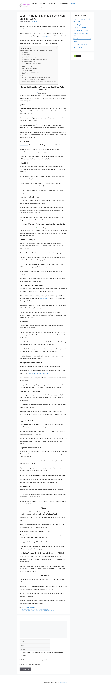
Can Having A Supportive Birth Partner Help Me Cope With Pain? (40, 81)
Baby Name (34, 3)
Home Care (42, 3)
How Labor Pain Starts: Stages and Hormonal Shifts (34, 609)
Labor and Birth (25, 607)
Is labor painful (46, 36)
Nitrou (21, 145)
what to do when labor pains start (39, 373)
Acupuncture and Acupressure (31, 72)
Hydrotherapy (27, 65)
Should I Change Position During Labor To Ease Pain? (37, 77)
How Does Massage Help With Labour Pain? (35, 79)
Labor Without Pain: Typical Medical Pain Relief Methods (36, 50)
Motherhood (52, 3)
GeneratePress (63, 682)
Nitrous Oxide (27, 54)
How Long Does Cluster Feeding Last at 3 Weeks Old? (80, 33)
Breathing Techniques (29, 61)
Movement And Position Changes (32, 63)
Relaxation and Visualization (31, 68)
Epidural (26, 52)
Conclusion (25, 83)
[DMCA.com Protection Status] (77, 56)
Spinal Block (27, 56)
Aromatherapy (27, 73)
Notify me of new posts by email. (31, 664)
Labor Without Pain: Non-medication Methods (34, 59)
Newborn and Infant (63, 3)
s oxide (25, 145)
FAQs (23, 75)
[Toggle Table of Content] (54, 48)
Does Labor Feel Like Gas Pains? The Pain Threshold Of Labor (37, 610)
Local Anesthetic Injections (31, 57)
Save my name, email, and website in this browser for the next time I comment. (42, 654)
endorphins (43, 298)
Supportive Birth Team (29, 70)
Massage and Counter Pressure (32, 66)
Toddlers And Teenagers (37, 7)
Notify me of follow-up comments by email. (34, 660)
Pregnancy (72, 3)
